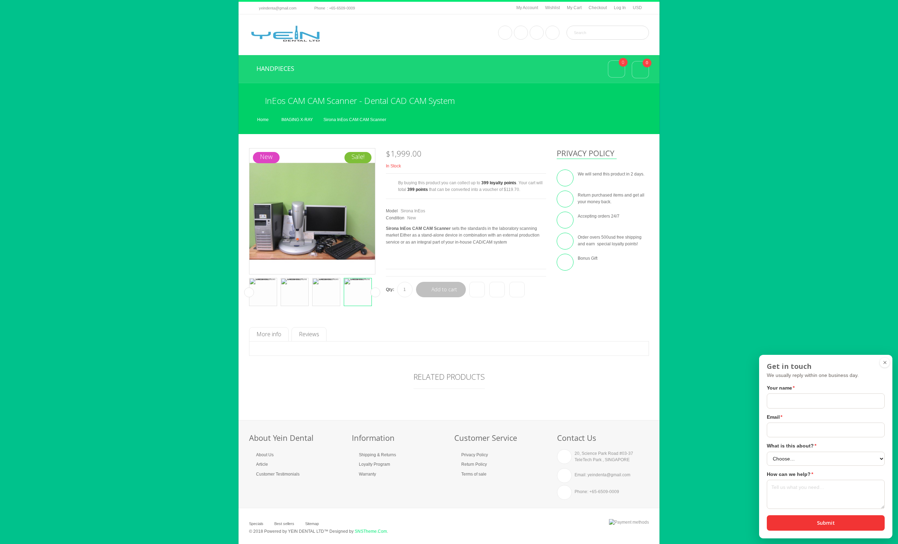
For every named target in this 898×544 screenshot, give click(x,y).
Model (392, 210)
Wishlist (552, 7)
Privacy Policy (474, 454)
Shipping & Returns (377, 454)
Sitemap (312, 524)
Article (262, 464)
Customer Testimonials (278, 474)
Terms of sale (474, 474)
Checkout (598, 7)
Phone (319, 8)
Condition (395, 217)
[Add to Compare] (477, 289)
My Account (527, 7)
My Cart (574, 7)
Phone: (581, 491)
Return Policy (474, 464)
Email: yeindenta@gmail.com (602, 474)
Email (774, 417)
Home (263, 119)
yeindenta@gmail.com (277, 8)
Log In (620, 7)
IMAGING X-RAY (297, 119)
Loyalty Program (374, 464)
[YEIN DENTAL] (285, 34)
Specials (256, 524)
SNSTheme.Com (371, 531)
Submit (826, 522)
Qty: (390, 289)
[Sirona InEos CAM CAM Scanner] (263, 292)
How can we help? (790, 474)
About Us (265, 454)
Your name (781, 388)
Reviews (309, 334)
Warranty (367, 474)
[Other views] (249, 292)
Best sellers (284, 524)
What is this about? (791, 446)
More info (268, 334)
